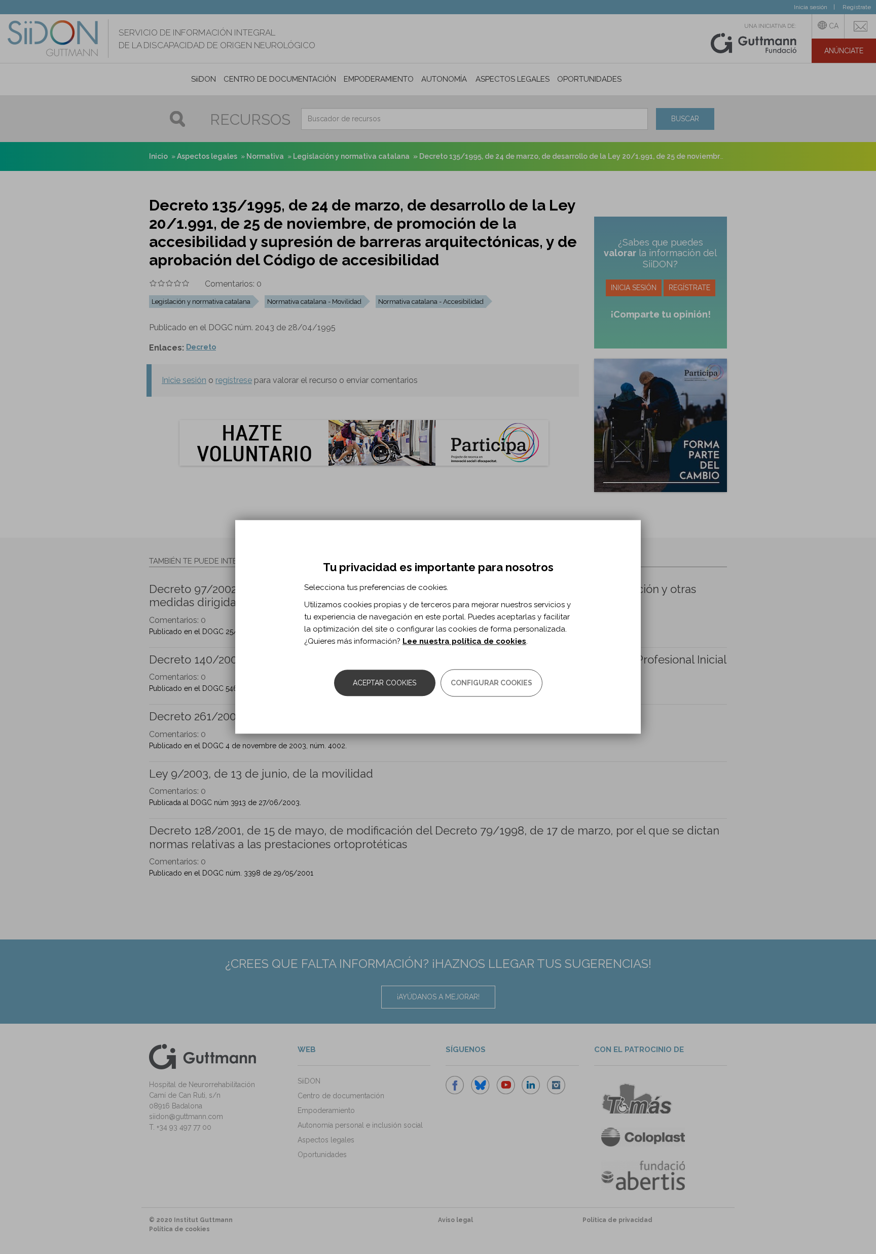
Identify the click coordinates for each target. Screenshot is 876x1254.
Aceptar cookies (384, 683)
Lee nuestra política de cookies (464, 641)
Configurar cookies (491, 683)
